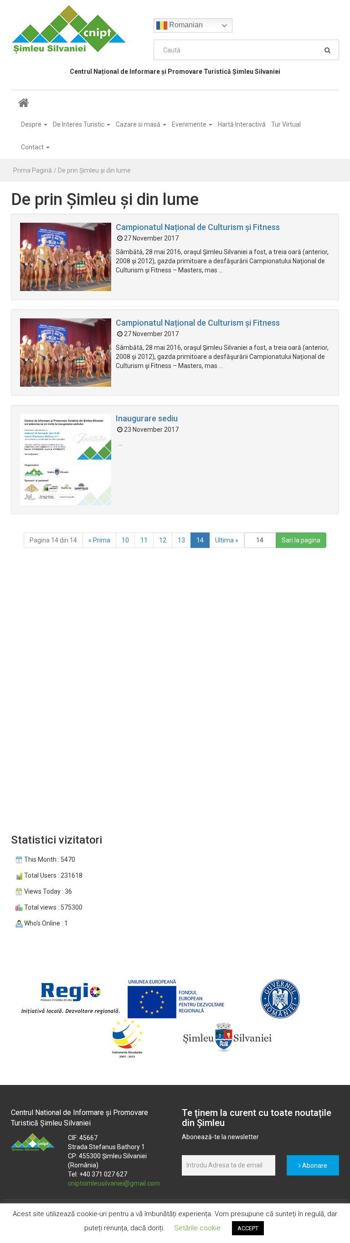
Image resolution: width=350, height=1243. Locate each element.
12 (162, 540)
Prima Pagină (32, 170)
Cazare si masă (139, 124)
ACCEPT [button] (247, 1228)
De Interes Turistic (79, 124)
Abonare (314, 1165)
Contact (33, 147)
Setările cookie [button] (197, 1228)
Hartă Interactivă (242, 124)
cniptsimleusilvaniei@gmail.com (114, 1183)
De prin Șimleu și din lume (94, 170)
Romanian (185, 25)
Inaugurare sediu (147, 418)
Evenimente (190, 124)
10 (125, 540)
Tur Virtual (286, 124)
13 (181, 540)
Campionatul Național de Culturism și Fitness (198, 227)
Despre (32, 124)
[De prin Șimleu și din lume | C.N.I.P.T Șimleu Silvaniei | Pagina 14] (75, 29)
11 (144, 540)
